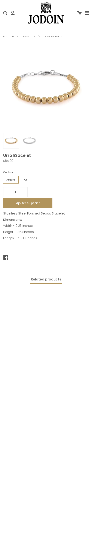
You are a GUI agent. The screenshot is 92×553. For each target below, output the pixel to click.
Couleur (8, 172)
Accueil (9, 36)
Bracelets (28, 36)
